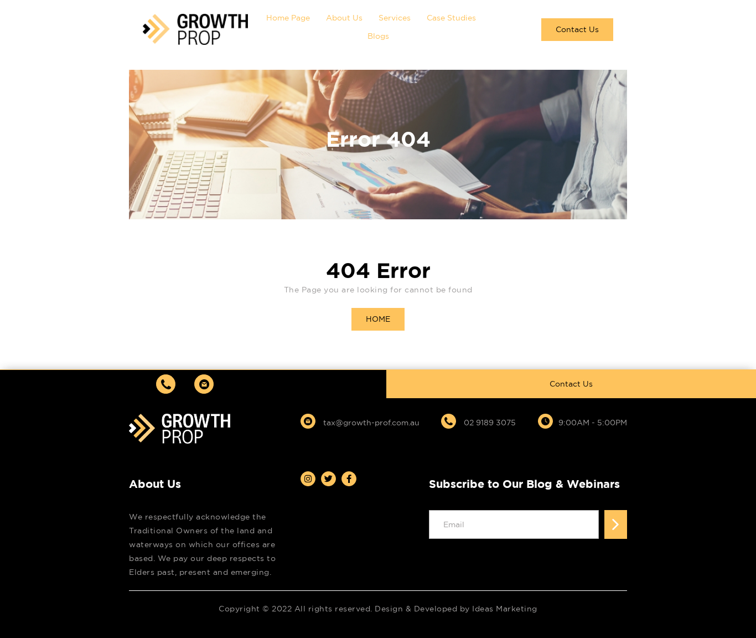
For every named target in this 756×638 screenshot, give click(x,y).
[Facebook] (348, 478)
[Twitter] (328, 478)
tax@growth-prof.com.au (370, 422)
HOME (378, 319)
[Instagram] (308, 478)
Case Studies (451, 17)
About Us (344, 17)
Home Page (288, 17)
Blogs (378, 36)
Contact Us (577, 29)
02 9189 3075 (489, 422)
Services (395, 17)
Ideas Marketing (504, 608)
